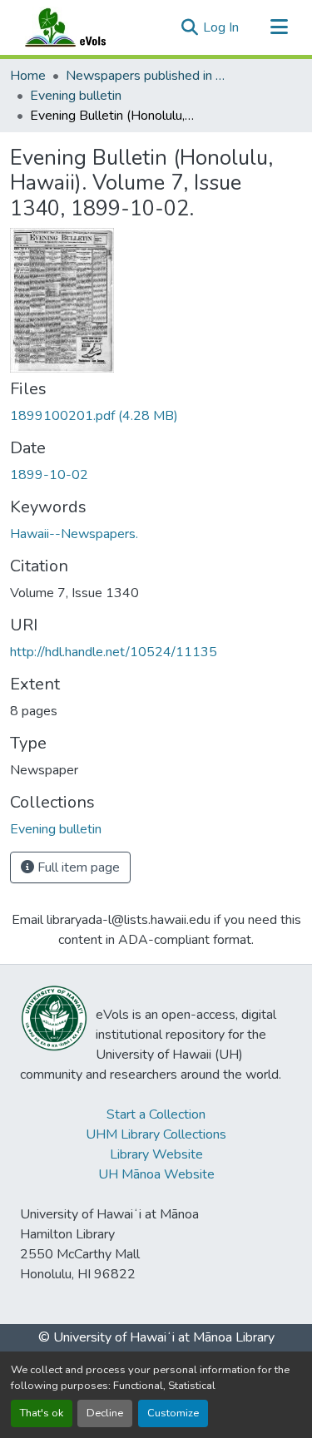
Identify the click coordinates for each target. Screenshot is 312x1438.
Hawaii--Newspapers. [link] (74, 534)
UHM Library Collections (156, 1134)
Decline (105, 1413)
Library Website (156, 1154)
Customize (173, 1413)
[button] (81, 27)
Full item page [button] (77, 867)
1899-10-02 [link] (49, 475)
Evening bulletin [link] (75, 95)
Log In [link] (221, 27)
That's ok (41, 1413)
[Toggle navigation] (278, 27)
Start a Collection (156, 1114)
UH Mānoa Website (156, 1174)
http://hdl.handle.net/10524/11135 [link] (113, 652)
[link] (156, 416)
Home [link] (28, 76)
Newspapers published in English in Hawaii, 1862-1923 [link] (149, 76)
